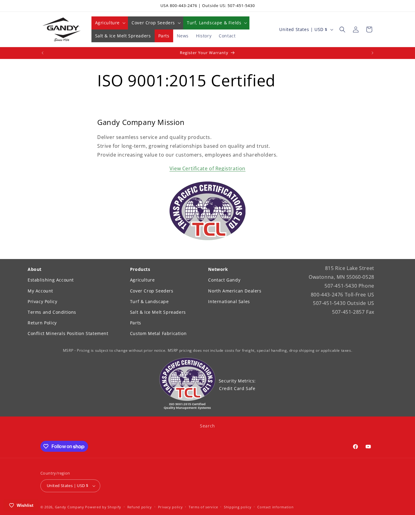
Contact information (275, 507)
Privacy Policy (42, 301)
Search (207, 426)
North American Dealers (234, 291)
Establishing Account (51, 280)
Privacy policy (170, 507)
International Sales (229, 301)
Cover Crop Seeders (151, 291)
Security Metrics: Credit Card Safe (237, 384)
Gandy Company (69, 507)
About (35, 269)
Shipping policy (238, 507)
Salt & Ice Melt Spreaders (158, 312)
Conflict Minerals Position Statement (68, 333)
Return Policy (42, 323)
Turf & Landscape (149, 301)
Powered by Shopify (103, 507)
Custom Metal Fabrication (158, 333)
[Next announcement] (372, 53)
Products (140, 269)
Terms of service (203, 507)
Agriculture (142, 280)
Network (218, 269)
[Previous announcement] (42, 53)
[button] (109, 22)
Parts (135, 323)
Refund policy (139, 507)
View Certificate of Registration (207, 168)
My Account (40, 291)
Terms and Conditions (52, 312)
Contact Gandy (224, 280)
